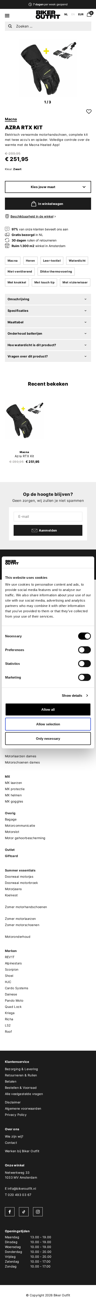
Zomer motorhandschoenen (26, 907)
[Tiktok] (24, 1211)
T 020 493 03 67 (18, 1195)
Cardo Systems (16, 988)
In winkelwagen (50, 204)
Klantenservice (17, 1062)
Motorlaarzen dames (20, 756)
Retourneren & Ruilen (21, 1075)
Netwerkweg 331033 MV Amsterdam (21, 1175)
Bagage (11, 819)
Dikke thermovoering (56, 271)
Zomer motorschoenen (22, 925)
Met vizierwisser (75, 282)
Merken (11, 951)
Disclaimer (13, 1102)
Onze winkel (15, 1165)
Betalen (11, 1081)
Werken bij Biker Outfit (22, 1151)
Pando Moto (14, 1000)
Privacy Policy (16, 1115)
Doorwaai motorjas (19, 876)
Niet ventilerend (20, 271)
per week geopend (50, 4)
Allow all (48, 709)
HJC (8, 982)
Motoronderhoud (18, 936)
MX (7, 776)
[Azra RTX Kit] (24, 420)
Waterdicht (77, 260)
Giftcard (11, 856)
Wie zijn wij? (14, 1136)
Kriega (10, 1013)
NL (66, 14)
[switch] (84, 649)
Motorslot (12, 832)
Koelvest (11, 895)
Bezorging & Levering (21, 1069)
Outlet (10, 850)
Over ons (12, 1129)
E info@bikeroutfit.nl (20, 1188)
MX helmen (13, 795)
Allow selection (48, 724)
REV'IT (10, 957)
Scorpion (12, 969)
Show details (72, 695)
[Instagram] (38, 1211)
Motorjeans (13, 889)
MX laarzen (13, 783)
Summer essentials (20, 870)
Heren (30, 260)
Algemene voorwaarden (23, 1108)
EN (73, 14)
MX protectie (15, 789)
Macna (11, 119)
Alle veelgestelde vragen (24, 1094)
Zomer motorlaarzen (20, 918)
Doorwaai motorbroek (21, 883)
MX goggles (14, 801)
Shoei (9, 975)
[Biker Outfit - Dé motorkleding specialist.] (48, 18)
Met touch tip (44, 282)
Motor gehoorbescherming (25, 838)
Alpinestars (13, 963)
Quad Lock (13, 1007)
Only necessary (48, 738)
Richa (9, 1019)
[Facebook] (10, 1211)
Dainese (11, 994)
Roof (8, 1031)
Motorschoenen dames (22, 762)
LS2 (8, 1025)
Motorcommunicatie (20, 825)
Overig (10, 813)
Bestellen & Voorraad (21, 1087)
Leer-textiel (52, 260)
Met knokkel (17, 282)
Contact (11, 1142)
